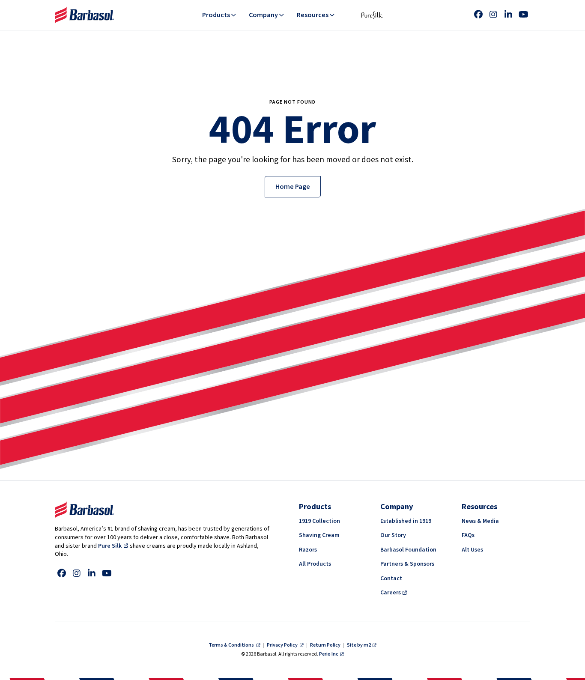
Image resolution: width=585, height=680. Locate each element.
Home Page (292, 186)
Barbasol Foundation (408, 550)
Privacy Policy (282, 645)
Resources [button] (312, 15)
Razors (308, 550)
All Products (315, 564)
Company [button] (263, 15)
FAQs (468, 535)
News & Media (480, 521)
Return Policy (325, 645)
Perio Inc (328, 654)
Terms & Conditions (232, 645)
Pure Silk (110, 546)
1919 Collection (319, 521)
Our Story (393, 535)
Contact (391, 578)
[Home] (84, 15)
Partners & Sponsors (407, 564)
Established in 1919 (405, 521)
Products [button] (216, 15)
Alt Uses (472, 550)
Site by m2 (359, 645)
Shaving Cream (319, 535)
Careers (390, 592)
